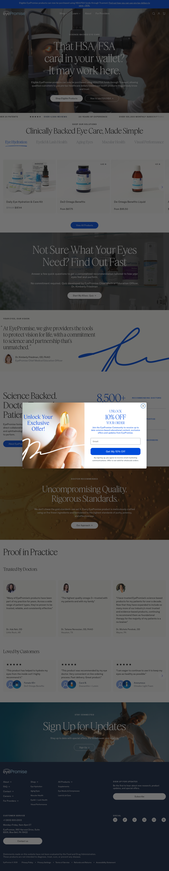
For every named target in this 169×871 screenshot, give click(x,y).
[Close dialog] (143, 406)
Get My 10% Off (115, 451)
